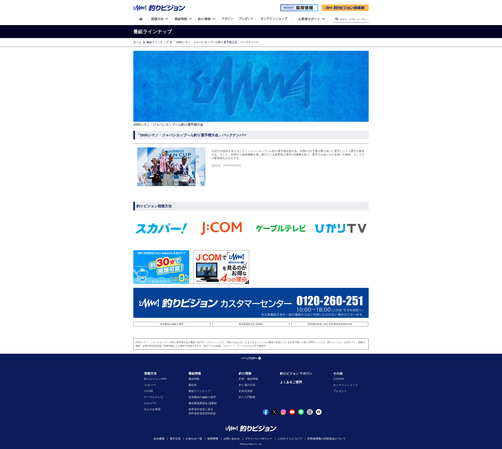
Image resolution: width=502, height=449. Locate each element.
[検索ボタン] (336, 19)
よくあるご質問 (291, 382)
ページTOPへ (249, 358)
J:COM (148, 391)
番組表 (192, 384)
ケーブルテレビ (153, 397)
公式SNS (338, 378)
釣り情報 (245, 373)
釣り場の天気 (247, 384)
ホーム (137, 42)
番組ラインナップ (157, 42)
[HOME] (141, 19)
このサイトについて (289, 438)
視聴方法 (150, 373)
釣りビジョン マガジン (296, 373)
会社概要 (159, 438)
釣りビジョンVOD (155, 378)
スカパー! (150, 384)
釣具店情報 (246, 391)
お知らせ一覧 (194, 438)
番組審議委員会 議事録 (251, 324)
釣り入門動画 (247, 397)
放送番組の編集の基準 (172, 324)
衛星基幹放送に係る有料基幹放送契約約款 (329, 324)
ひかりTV (150, 403)
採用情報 (212, 438)
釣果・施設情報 (248, 378)
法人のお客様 (152, 409)
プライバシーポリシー (258, 438)
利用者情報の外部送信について (326, 438)
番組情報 (194, 373)
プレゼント (340, 391)
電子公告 (175, 438)
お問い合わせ (231, 438)
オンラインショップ (345, 384)
